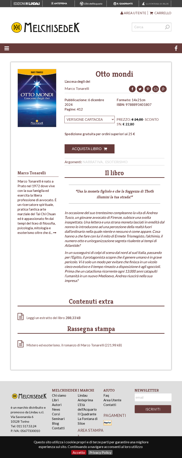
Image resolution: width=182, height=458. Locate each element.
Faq (106, 395)
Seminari (58, 419)
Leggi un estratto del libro (45, 318)
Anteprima (85, 400)
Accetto (79, 452)
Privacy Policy (100, 452)
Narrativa (93, 162)
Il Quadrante (87, 414)
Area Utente (112, 400)
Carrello (162, 13)
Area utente (134, 13)
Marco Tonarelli (77, 88)
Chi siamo (59, 395)
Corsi (56, 414)
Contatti (58, 428)
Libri (55, 400)
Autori (56, 405)
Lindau (82, 395)
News (56, 409)
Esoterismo (116, 162)
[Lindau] (63, 27)
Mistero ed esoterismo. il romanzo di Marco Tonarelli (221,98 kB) (74, 345)
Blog (55, 423)
